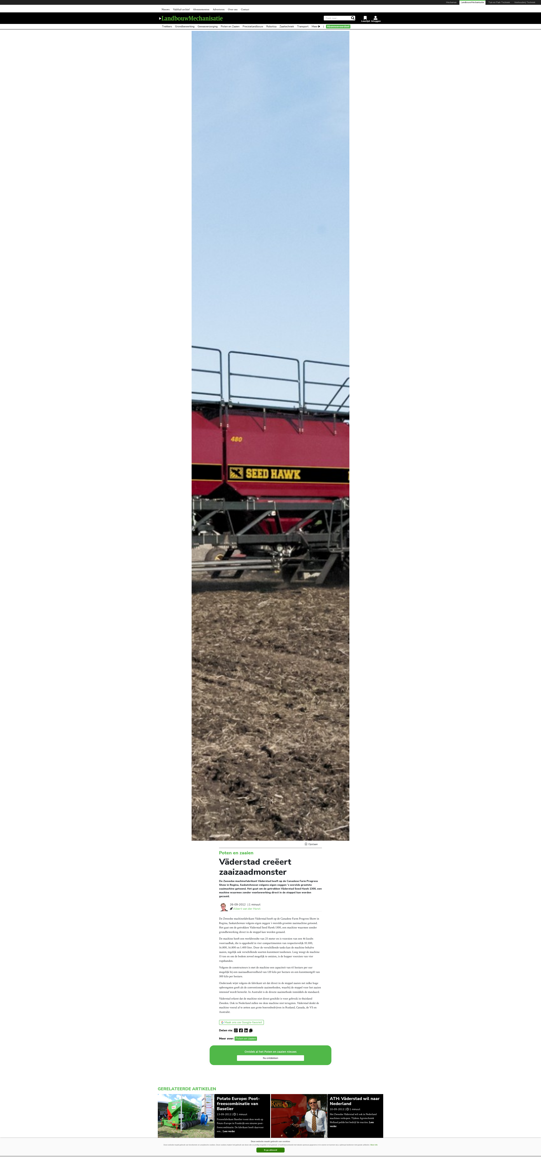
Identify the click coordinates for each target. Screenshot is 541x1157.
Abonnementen (201, 9)
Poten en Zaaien (230, 26)
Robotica (271, 26)
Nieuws (166, 9)
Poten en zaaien (246, 1038)
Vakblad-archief (181, 9)
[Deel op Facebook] (241, 1030)
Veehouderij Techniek (524, 2)
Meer (315, 26)
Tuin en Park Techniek (499, 2)
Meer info (374, 1145)
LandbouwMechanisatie (472, 2)
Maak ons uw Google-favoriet (243, 1022)
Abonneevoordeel (338, 26)
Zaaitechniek (287, 26)
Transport (303, 26)
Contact (245, 9)
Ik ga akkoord (270, 1150)
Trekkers (167, 26)
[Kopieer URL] (251, 1030)
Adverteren (219, 9)
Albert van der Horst (246, 909)
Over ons (233, 9)
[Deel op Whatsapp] (236, 1030)
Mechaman (451, 2)
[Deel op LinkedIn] (246, 1030)
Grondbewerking (185, 26)
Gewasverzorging (208, 26)
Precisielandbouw (253, 26)
